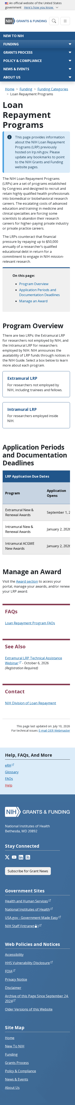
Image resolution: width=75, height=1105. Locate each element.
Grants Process (17, 52)
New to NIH (13, 36)
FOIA (8, 971)
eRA (8, 765)
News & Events (16, 69)
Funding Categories (53, 89)
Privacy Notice (16, 979)
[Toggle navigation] (54, 21)
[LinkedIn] (21, 857)
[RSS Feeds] (28, 857)
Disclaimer (13, 987)
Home (9, 89)
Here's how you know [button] (39, 7)
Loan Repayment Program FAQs (30, 623)
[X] (7, 857)
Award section (27, 581)
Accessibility (14, 954)
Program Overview (33, 284)
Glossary (12, 772)
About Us (11, 77)
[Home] (26, 21)
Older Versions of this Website (28, 1009)
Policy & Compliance (22, 60)
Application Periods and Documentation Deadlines (39, 292)
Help (8, 785)
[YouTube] (14, 857)
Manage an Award (33, 301)
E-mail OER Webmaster (54, 730)
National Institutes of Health (27, 909)
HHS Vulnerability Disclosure (27, 963)
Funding (11, 44)
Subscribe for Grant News (28, 871)
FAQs (9, 778)
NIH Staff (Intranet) (22, 926)
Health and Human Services (26, 901)
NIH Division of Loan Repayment (30, 703)
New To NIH (14, 1046)
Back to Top (56, 1097)
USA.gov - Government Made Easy (31, 917)
